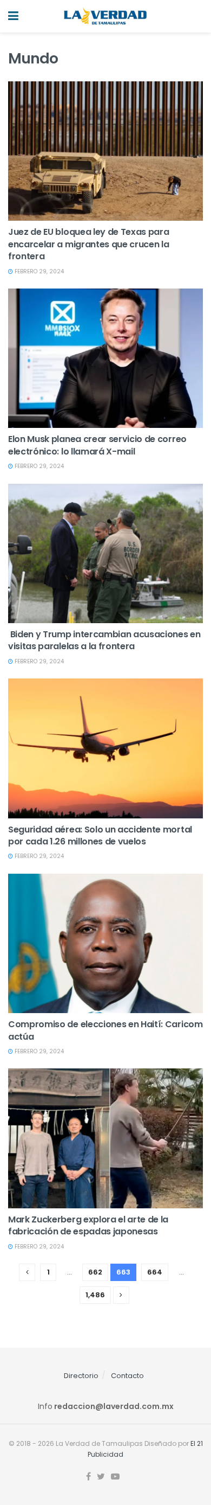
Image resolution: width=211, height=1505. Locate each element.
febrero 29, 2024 (38, 271)
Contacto (127, 1375)
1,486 (95, 1295)
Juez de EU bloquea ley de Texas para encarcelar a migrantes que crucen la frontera (88, 244)
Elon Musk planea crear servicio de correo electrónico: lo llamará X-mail (97, 445)
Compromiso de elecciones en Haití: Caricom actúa (105, 1030)
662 (95, 1272)
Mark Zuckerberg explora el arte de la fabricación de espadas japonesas (88, 1225)
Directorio (81, 1375)
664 (154, 1272)
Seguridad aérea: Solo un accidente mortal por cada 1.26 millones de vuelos (100, 835)
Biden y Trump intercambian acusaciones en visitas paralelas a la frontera (104, 640)
